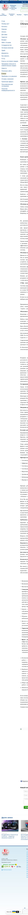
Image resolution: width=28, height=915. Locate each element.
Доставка (4, 34)
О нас (3, 2)
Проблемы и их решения (9, 76)
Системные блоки (12, 14)
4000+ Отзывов (6, 42)
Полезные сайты (7, 71)
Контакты (4, 26)
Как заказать (5, 56)
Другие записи (7, 817)
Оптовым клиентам (7, 48)
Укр (25, 2)
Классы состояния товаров (10, 61)
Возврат (4, 40)
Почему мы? (5, 24)
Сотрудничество (7, 45)
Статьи (4, 73)
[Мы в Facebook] (10, 2)
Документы (5, 53)
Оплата (4, 32)
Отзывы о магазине (7, 79)
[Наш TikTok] (19, 2)
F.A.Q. (3, 58)
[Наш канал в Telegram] (17, 2)
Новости (4, 68)
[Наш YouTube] (15, 2)
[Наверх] (24, 908)
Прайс (3, 50)
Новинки (4, 29)
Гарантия (4, 37)
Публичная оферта (7, 81)
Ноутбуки (19, 14)
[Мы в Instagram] (13, 2)
